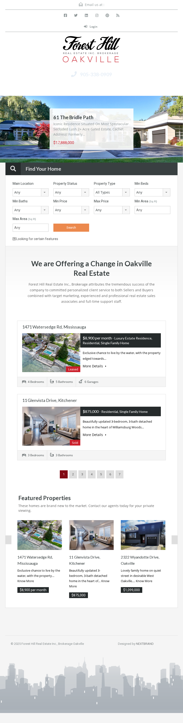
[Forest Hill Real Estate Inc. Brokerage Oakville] (91, 51)
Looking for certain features (36, 239)
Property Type (104, 183)
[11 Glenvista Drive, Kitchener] (91, 534)
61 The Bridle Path (73, 117)
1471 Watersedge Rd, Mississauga (54, 326)
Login (93, 27)
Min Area (146, 201)
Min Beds (141, 183)
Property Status (65, 183)
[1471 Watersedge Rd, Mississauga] (39, 534)
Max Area (24, 219)
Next (170, 129)
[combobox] (31, 192)
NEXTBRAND (145, 644)
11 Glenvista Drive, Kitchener (49, 400)
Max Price (101, 201)
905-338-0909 (96, 74)
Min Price (60, 201)
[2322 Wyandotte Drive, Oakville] (143, 534)
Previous (13, 129)
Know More (25, 581)
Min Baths (20, 201)
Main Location (23, 183)
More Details (93, 366)
